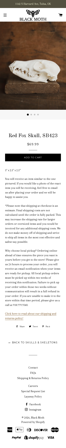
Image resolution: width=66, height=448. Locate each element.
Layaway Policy (33, 396)
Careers (33, 386)
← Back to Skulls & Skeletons (33, 342)
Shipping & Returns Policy (33, 378)
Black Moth (37, 417)
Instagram (34, 409)
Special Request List (33, 391)
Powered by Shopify (33, 422)
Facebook (35, 404)
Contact (33, 367)
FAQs (33, 372)
